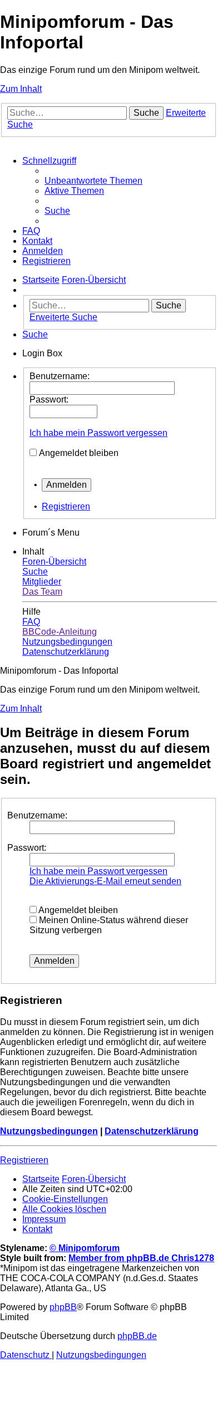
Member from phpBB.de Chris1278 (141, 1258)
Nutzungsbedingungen (49, 1131)
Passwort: (26, 847)
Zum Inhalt (21, 89)
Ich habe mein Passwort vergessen (98, 433)
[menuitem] (93, 180)
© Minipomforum (85, 1248)
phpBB (63, 1307)
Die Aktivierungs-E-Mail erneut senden (105, 881)
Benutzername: (37, 815)
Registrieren (66, 506)
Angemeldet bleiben (79, 453)
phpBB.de (137, 1336)
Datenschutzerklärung (152, 1131)
